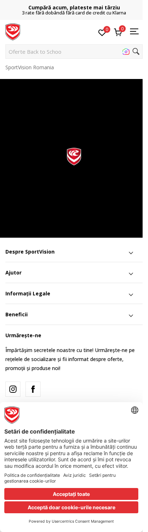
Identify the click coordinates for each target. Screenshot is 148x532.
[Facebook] (33, 389)
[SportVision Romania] (12, 31)
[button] (74, 51)
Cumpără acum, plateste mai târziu (74, 7)
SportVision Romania (29, 67)
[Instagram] (13, 389)
